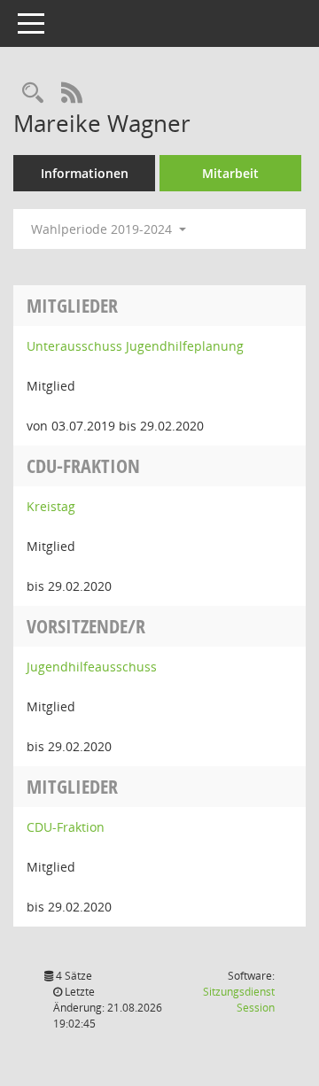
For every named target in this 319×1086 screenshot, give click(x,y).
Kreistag (51, 506)
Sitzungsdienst (239, 999)
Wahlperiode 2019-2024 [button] (103, 229)
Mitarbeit (230, 173)
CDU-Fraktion (66, 826)
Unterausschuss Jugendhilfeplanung (135, 345)
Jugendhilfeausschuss (92, 666)
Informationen (84, 173)
